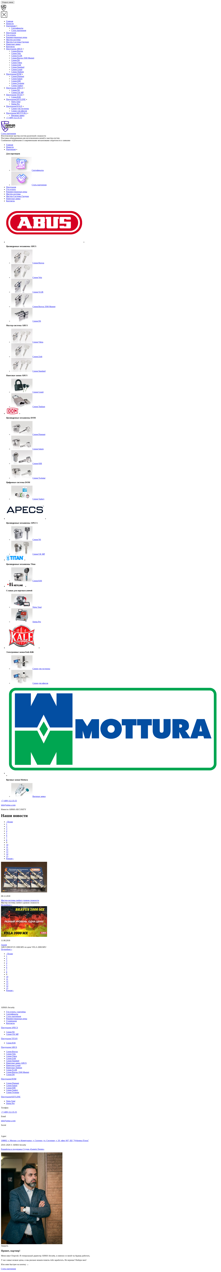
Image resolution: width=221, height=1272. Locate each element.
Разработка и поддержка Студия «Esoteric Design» (22, 1149)
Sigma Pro (10, 1103)
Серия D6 (10, 1074)
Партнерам (11, 26)
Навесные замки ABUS (16, 1063)
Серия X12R (11, 1070)
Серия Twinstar (12, 1092)
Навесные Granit (13, 1065)
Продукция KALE (14, 106)
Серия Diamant (12, 1083)
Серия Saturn (11, 1085)
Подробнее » (6, 905)
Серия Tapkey (12, 1090)
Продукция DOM (13, 74)
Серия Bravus (12, 1051)
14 (7, 854)
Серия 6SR (11, 1088)
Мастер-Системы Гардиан (17, 42)
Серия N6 (10, 1032)
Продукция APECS (14, 88)
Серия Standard (12, 1061)
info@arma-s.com (8, 805)
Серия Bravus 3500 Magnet (17, 1072)
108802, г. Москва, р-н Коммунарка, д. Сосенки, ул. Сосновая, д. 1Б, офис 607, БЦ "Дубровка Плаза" (45, 1140)
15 (7, 856)
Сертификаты (12, 1014)
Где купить (11, 35)
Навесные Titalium (14, 1068)
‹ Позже (9, 822)
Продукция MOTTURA (16, 113)
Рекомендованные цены (16, 37)
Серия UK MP (12, 1034)
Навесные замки (13, 44)
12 (7, 849)
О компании (11, 1021)
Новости (10, 23)
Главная (9, 21)
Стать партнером (8, 133)
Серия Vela (11, 1054)
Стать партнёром (13, 1016)
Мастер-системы (13, 40)
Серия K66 (11, 1043)
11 (7, 847)
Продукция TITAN (14, 95)
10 (7, 845)
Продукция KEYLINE (16, 99)
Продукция (11, 33)
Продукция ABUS (14, 49)
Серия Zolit (11, 1058)
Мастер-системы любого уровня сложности (20, 900)
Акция (4, 945)
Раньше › (10, 858)
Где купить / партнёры (16, 1012)
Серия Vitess (11, 1056)
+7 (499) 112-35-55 (14, 118)
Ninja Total (10, 1101)
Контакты (10, 46)
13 (7, 852)
